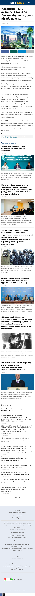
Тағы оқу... (17, 497)
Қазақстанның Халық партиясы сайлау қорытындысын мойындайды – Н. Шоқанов (15, 473)
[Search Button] (33, 2)
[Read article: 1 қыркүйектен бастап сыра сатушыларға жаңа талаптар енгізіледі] (17, 163)
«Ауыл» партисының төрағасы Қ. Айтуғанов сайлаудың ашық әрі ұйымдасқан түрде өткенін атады (16, 480)
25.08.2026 (4, 285)
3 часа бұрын (5, 413)
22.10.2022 (4, 23)
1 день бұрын (5, 444)
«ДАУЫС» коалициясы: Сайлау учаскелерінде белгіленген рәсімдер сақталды (16, 466)
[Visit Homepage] (15, 2)
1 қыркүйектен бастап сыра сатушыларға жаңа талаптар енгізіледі (13, 148)
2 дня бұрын (5, 469)
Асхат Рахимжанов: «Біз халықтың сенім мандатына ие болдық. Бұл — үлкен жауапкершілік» (14, 489)
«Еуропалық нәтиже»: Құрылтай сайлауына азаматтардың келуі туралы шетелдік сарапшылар (15, 280)
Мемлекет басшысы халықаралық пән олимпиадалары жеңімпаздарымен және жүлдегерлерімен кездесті (14, 458)
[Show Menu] (2, 2)
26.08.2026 (4, 153)
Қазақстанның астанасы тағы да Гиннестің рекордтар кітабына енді (14, 136)
